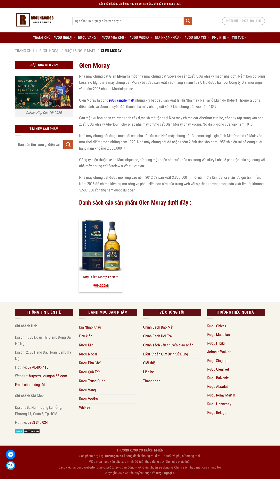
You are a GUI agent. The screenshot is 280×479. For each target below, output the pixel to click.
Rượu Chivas (216, 326)
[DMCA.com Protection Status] (27, 431)
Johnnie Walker (219, 352)
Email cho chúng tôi (30, 384)
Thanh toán (151, 381)
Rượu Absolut (217, 386)
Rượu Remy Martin (221, 395)
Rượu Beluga (216, 412)
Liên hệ (148, 372)
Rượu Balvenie (218, 378)
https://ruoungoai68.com (48, 376)
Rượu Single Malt (80, 50)
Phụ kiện (219, 38)
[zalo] (10, 465)
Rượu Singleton (218, 360)
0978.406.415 (38, 367)
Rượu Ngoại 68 (166, 473)
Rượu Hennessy (219, 404)
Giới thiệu (150, 363)
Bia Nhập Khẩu (167, 38)
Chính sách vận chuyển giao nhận (168, 345)
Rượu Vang (87, 38)
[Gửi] (188, 21)
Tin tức (238, 38)
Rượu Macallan (218, 334)
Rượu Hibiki (216, 343)
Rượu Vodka (139, 38)
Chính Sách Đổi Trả (157, 336)
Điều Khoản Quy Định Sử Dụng (165, 354)
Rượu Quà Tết (195, 38)
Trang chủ (24, 50)
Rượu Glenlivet (218, 369)
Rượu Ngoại (62, 38)
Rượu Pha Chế (112, 38)
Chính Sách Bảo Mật (158, 327)
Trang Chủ (42, 38)
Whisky (84, 408)
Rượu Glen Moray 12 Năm (100, 277)
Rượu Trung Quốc (92, 381)
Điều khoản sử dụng (156, 467)
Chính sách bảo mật (187, 467)
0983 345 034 (38, 422)
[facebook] (10, 454)
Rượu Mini (86, 345)
